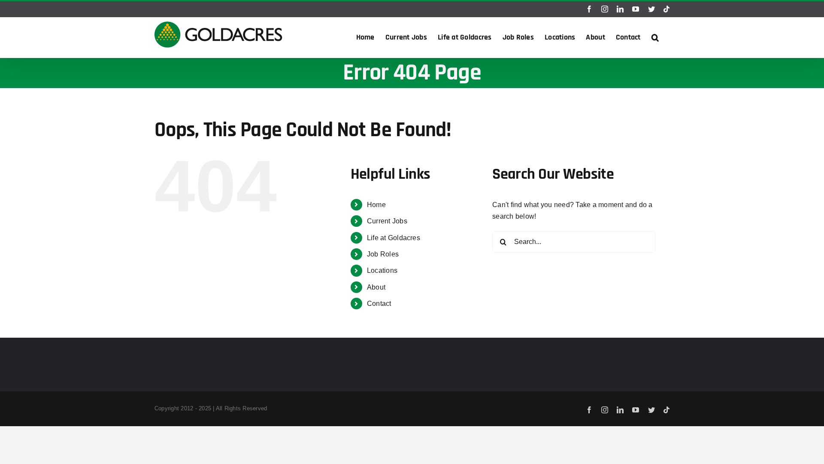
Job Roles (383, 254)
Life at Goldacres (393, 237)
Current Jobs (387, 221)
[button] (655, 37)
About (376, 287)
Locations (382, 270)
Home (376, 204)
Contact (379, 303)
